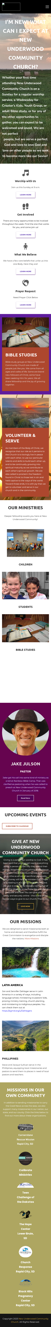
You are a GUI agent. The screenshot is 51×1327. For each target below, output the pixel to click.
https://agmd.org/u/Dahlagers (17, 1010)
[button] (47, 6)
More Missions (32, 938)
